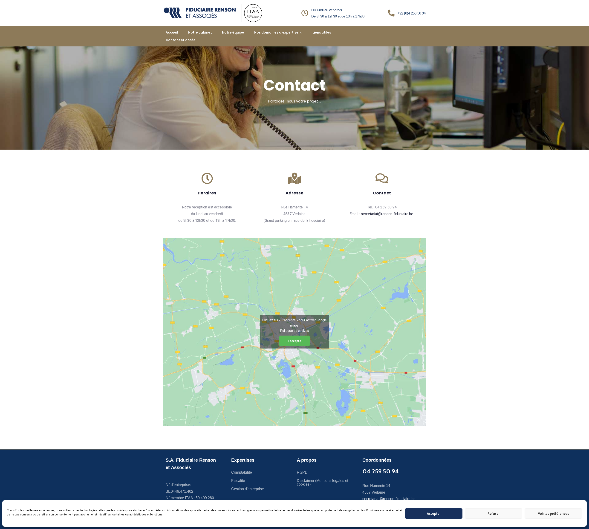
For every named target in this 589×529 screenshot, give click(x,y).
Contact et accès (181, 40)
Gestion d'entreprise (247, 489)
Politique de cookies (294, 330)
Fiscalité (238, 481)
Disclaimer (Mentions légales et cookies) (322, 482)
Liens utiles (321, 32)
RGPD (302, 472)
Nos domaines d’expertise (276, 32)
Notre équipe (233, 32)
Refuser (494, 514)
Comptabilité (241, 472)
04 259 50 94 (380, 471)
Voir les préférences (553, 514)
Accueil (172, 32)
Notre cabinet (200, 32)
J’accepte (294, 341)
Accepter (434, 514)
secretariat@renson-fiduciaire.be (387, 214)
